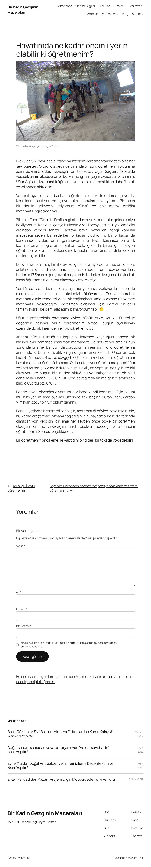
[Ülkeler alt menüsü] (125, 6)
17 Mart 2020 (139, 765)
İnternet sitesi (24, 626)
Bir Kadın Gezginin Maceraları (23, 10)
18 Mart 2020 (139, 749)
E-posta (21, 609)
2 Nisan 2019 (136, 779)
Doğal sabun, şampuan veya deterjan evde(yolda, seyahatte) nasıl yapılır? (59, 750)
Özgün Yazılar (51, 146)
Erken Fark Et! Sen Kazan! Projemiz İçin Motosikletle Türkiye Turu (61, 779)
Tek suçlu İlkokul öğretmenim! (21, 488)
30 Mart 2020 (139, 733)
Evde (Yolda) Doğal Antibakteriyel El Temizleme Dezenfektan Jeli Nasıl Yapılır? (61, 765)
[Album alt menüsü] (142, 14)
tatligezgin (34, 146)
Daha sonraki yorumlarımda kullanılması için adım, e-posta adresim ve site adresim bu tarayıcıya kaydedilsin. (68, 644)
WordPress (137, 857)
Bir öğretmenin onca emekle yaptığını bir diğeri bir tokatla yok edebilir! (74, 440)
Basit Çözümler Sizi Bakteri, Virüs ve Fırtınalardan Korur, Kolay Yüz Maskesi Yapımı (61, 734)
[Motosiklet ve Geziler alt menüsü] (118, 14)
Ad (18, 592)
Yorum (20, 546)
